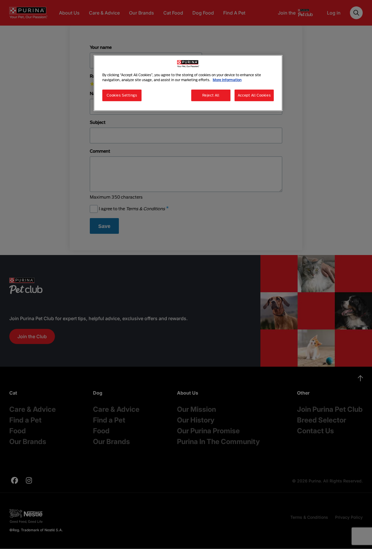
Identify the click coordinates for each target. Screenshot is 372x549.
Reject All (210, 95)
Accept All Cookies (254, 95)
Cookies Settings (122, 95)
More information (227, 80)
